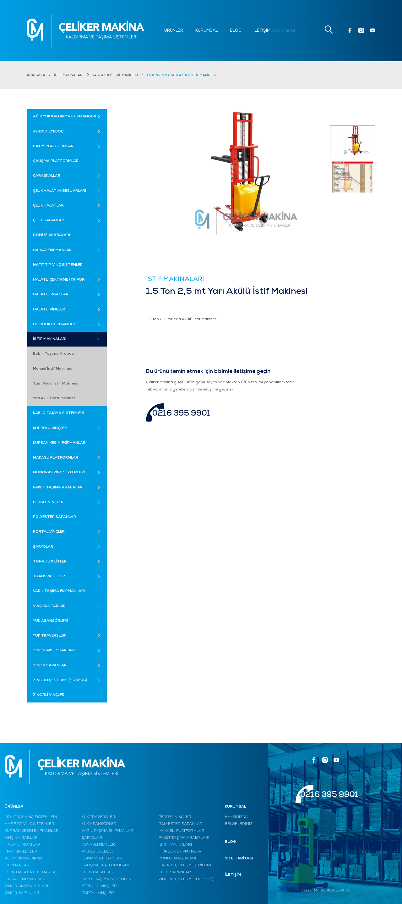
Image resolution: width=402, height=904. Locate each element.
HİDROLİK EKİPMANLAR (180, 851)
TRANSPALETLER (21, 851)
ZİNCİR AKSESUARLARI (26, 886)
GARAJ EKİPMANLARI (25, 879)
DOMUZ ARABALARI (177, 858)
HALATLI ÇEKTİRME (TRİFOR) (185, 865)
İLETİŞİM (262, 31)
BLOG (236, 31)
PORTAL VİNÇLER (98, 893)
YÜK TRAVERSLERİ (99, 817)
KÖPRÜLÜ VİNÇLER (99, 886)
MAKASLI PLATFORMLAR (181, 831)
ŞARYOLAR (92, 838)
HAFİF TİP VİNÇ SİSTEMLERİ (30, 824)
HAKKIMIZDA (236, 817)
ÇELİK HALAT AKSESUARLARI (32, 872)
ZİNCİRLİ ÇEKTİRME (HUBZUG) (186, 879)
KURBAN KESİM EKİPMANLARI (32, 831)
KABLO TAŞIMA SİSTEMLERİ (107, 879)
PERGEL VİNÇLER (175, 817)
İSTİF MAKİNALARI (69, 75)
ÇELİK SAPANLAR (175, 872)
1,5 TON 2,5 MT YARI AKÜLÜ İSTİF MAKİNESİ (181, 75)
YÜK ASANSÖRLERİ (99, 824)
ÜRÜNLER (173, 31)
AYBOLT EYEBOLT (97, 851)
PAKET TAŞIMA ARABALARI (184, 838)
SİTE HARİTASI (239, 858)
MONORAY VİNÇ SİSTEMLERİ (31, 817)
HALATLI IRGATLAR (23, 845)
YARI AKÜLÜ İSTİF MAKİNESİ (115, 75)
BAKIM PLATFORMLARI (102, 858)
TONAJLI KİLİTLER (98, 845)
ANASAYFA (36, 75)
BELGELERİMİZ (239, 824)
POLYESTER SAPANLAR (181, 824)
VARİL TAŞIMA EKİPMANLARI (108, 831)
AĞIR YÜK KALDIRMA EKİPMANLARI (24, 862)
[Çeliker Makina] (85, 30)
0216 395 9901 (181, 413)
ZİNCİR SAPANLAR (22, 893)
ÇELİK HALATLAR (97, 872)
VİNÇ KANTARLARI (22, 838)
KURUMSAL (206, 31)
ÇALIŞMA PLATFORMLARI (105, 865)
